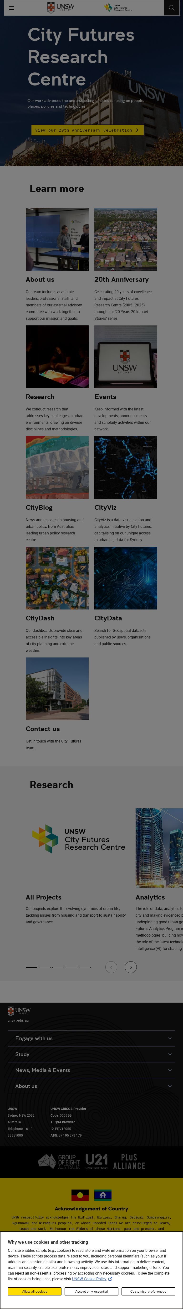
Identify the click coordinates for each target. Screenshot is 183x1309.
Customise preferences (148, 1291)
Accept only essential (91, 1291)
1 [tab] (31, 967)
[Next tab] (131, 967)
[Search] (171, 7)
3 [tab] (58, 967)
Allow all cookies (34, 1291)
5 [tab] (85, 967)
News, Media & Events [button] (42, 1070)
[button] (87, 130)
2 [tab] (45, 967)
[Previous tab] (111, 967)
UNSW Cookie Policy (93, 1278)
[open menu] (11, 7)
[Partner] (118, 8)
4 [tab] (71, 967)
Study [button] (22, 1054)
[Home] (60, 8)
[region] (91, 1270)
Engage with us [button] (34, 1038)
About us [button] (26, 1086)
